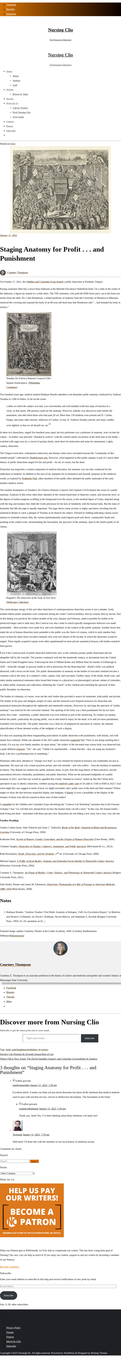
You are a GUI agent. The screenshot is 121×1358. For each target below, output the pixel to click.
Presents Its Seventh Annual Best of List (26, 1054)
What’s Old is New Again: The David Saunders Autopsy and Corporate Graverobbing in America (48, 1058)
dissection (26, 1049)
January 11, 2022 (8, 235)
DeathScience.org (38, 457)
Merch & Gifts (13, 1341)
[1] (50, 424)
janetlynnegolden (21, 1085)
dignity (70, 792)
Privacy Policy (13, 1327)
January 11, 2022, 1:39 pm (43, 1085)
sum (76, 783)
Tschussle (17, 1134)
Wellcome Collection (17, 602)
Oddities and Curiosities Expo (41, 281)
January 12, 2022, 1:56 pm (52, 1108)
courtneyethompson (28, 1108)
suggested (75, 740)
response (20, 749)
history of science (39, 1049)
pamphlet (7, 804)
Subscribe (90, 1038)
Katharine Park (29, 478)
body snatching (13, 1049)
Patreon (10, 1337)
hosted (59, 281)
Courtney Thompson (17, 272)
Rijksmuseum (16, 935)
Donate (10, 1332)
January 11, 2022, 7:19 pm (36, 1134)
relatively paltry (66, 783)
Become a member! (9, 1266)
